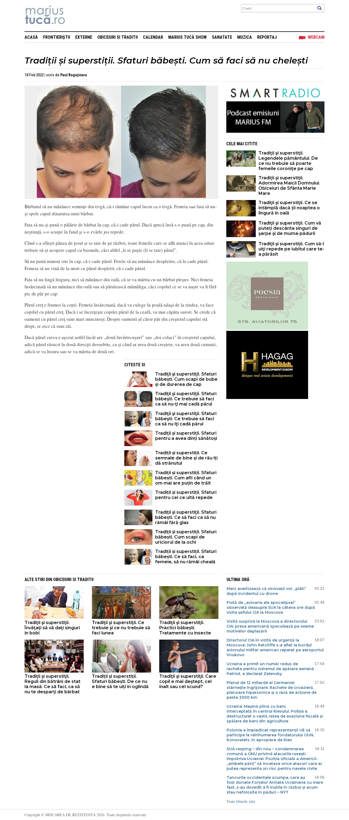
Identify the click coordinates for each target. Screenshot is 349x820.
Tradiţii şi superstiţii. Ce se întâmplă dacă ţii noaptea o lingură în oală (289, 208)
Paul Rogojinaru (73, 75)
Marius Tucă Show (187, 37)
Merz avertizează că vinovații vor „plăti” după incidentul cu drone (266, 591)
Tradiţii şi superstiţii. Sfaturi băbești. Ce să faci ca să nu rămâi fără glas (185, 517)
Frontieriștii (56, 37)
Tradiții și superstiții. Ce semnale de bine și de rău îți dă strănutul (186, 458)
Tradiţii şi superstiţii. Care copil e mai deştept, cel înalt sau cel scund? (187, 681)
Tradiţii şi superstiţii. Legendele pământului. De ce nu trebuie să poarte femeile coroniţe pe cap (288, 160)
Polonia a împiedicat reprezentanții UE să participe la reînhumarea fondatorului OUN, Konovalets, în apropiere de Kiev (270, 735)
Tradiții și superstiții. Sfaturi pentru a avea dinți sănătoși (186, 436)
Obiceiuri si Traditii (117, 37)
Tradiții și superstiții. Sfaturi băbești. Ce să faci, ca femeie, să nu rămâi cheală (185, 556)
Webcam (316, 37)
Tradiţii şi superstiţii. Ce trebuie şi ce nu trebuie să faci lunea (121, 628)
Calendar (153, 37)
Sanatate (222, 37)
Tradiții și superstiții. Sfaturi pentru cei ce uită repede (185, 495)
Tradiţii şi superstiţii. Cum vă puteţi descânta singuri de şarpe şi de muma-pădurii (289, 228)
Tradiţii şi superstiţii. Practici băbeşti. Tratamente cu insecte (185, 628)
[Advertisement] (70, 397)
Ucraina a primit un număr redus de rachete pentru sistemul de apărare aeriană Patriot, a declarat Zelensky (270, 668)
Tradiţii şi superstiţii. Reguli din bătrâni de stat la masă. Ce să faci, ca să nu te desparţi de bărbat (52, 684)
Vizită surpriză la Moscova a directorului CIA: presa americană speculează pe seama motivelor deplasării (270, 626)
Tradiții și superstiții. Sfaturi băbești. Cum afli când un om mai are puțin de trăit (185, 478)
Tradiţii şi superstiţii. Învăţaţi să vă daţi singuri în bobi (52, 628)
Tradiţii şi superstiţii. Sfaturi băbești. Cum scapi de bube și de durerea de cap (186, 379)
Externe (83, 37)
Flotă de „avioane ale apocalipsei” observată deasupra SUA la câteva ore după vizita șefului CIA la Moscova (271, 607)
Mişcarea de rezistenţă (74, 15)
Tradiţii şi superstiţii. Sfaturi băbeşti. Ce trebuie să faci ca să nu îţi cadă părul (185, 418)
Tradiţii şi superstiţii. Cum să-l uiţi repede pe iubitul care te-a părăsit (291, 249)
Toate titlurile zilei (241, 801)
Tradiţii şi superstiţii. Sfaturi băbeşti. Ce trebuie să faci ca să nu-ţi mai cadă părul (185, 399)
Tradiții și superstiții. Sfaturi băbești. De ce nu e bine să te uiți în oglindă (120, 681)
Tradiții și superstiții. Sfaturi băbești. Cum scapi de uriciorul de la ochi (185, 537)
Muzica (244, 37)
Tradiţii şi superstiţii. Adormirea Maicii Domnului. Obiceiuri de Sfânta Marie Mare (289, 185)
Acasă (31, 37)
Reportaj (267, 37)
